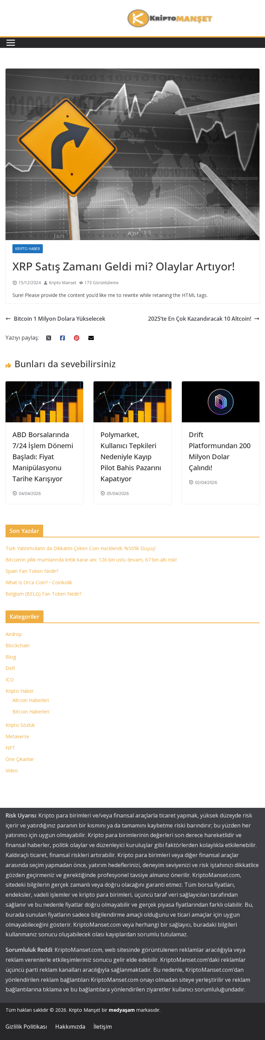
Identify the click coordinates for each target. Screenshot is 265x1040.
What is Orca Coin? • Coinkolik (39, 582)
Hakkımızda (70, 1026)
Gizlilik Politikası (26, 1026)
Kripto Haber (27, 248)
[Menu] (11, 43)
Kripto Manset (62, 283)
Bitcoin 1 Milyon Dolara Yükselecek (59, 318)
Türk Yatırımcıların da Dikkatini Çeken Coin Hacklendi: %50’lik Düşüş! (81, 548)
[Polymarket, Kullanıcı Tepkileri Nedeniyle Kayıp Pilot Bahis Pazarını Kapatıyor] (132, 386)
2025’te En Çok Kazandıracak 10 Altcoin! (199, 318)
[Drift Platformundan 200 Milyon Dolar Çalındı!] (220, 386)
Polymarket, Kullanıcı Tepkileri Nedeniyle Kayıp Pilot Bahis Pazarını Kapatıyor (130, 456)
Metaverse (17, 736)
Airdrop (14, 634)
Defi (10, 668)
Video (12, 770)
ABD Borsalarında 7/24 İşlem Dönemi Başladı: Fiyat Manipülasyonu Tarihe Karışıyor (42, 456)
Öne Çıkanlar (20, 759)
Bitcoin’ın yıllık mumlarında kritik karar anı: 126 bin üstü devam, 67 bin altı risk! (91, 559)
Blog (11, 656)
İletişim (103, 1026)
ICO (10, 679)
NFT (10, 747)
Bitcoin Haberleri (30, 711)
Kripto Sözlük (20, 725)
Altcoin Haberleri (30, 700)
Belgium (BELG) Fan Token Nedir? (43, 593)
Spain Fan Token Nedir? (32, 571)
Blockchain (18, 645)
